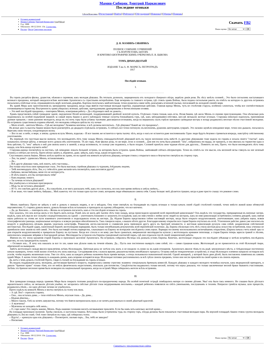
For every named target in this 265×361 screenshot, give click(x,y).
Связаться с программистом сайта (132, 346)
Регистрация (105, 14)
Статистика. (51, 26)
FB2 (247, 23)
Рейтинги (128, 14)
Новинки (156, 14)
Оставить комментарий (30, 19)
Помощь (177, 14)
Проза (30, 29)
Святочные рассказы (43, 29)
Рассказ (24, 29)
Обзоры (167, 14)
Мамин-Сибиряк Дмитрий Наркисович (133, 3)
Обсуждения (142, 14)
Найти (118, 14)
